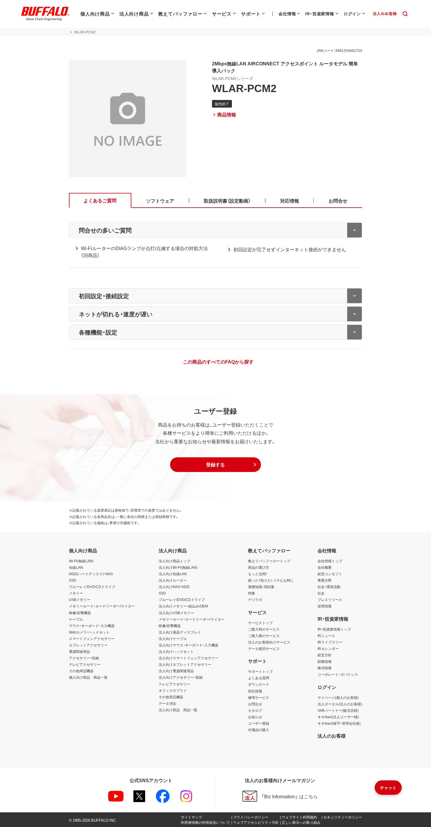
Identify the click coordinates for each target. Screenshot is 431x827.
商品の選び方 (258, 567)
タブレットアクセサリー (88, 645)
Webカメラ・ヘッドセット (89, 632)
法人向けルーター (173, 580)
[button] (215, 464)
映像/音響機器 (80, 612)
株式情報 (325, 667)
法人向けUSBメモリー (176, 612)
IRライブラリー (330, 642)
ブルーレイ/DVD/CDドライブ (92, 586)
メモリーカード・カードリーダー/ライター (102, 606)
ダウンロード (258, 684)
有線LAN (76, 567)
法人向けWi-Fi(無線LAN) (178, 567)
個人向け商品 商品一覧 (88, 677)
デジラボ (255, 599)
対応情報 (255, 691)
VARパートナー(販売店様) (338, 710)
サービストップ (260, 622)
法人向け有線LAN (173, 573)
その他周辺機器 (81, 670)
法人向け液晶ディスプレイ (180, 632)
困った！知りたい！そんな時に (271, 580)
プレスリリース (330, 599)
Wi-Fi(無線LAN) (81, 560)
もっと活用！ (257, 573)
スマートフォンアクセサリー (92, 638)
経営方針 (325, 655)
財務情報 (325, 661)
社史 (321, 593)
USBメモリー (79, 599)
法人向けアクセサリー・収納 (181, 677)
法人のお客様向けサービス (269, 642)
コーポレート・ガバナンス (338, 674)
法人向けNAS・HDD (174, 586)
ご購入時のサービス (264, 629)
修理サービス (258, 697)
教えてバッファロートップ (269, 560)
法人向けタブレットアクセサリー (185, 664)
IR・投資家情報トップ (334, 629)
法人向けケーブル (173, 638)
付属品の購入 (258, 729)
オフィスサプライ (173, 690)
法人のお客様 (332, 735)
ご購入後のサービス (264, 635)
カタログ (255, 710)
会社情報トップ (330, 560)
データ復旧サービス (264, 648)
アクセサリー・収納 (84, 657)
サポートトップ (260, 671)
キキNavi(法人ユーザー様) (338, 716)
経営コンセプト (330, 573)
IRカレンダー (328, 648)
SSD (72, 580)
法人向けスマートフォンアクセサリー (188, 657)
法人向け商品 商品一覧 (178, 709)
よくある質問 (258, 677)
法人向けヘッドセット (176, 651)
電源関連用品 (79, 651)
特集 (251, 593)
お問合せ (255, 704)
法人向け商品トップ (174, 560)
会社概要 (325, 567)
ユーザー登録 (258, 723)
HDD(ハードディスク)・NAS (91, 573)
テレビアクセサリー (85, 664)
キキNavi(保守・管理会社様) (339, 723)
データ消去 (167, 703)
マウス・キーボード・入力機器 (92, 625)
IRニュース (326, 635)
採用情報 (325, 606)
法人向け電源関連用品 (176, 670)
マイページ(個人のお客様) (338, 697)
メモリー (76, 593)
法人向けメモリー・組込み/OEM (183, 606)
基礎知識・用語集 (261, 586)
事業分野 (325, 580)
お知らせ (255, 716)
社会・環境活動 (329, 586)
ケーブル (76, 619)
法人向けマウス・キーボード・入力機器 (188, 645)
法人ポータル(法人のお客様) (340, 704)
